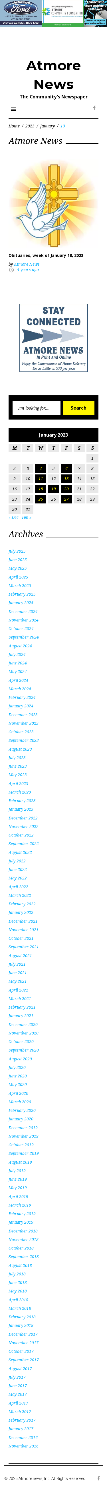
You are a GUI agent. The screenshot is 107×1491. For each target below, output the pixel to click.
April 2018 (18, 1299)
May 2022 (18, 878)
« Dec (14, 517)
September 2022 (24, 843)
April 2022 (18, 886)
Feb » (26, 517)
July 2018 (17, 1274)
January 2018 (21, 1325)
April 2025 (18, 577)
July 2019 (17, 1170)
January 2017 (21, 1428)
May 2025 (18, 568)
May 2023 (18, 774)
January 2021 (21, 1015)
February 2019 (22, 1213)
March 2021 (20, 998)
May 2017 (18, 1394)
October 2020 (21, 1041)
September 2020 (24, 1050)
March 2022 (20, 895)
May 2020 (18, 1084)
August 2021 (20, 955)
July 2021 (17, 964)
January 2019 (21, 1222)
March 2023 (20, 792)
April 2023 (18, 783)
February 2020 (22, 1110)
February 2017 (22, 1420)
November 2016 (24, 1446)
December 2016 (23, 1437)
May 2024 (18, 671)
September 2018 (24, 1256)
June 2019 (18, 1179)
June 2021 (18, 972)
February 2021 (22, 1007)
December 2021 (23, 921)
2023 (30, 126)
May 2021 (18, 981)
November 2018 (24, 1239)
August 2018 (20, 1265)
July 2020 (17, 1067)
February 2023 (22, 800)
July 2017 (17, 1377)
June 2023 (18, 766)
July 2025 (17, 551)
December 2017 (23, 1334)
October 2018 (21, 1248)
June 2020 (18, 1076)
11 (41, 478)
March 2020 (20, 1101)
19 (53, 489)
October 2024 (21, 628)
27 (66, 499)
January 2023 (21, 809)
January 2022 (21, 912)
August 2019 (20, 1162)
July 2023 (17, 757)
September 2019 (24, 1153)
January (47, 126)
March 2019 (20, 1205)
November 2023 (24, 723)
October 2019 (21, 1144)
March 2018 (20, 1308)
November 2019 (24, 1136)
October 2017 (21, 1351)
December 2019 (23, 1127)
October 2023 (21, 731)
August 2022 (20, 852)
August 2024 (20, 646)
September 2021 (24, 946)
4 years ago (28, 269)
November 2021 (24, 929)
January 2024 (21, 706)
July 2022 (17, 861)
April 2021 (18, 990)
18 (41, 489)
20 (66, 489)
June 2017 (18, 1385)
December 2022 (23, 818)
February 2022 (22, 903)
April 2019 (18, 1196)
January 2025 (21, 602)
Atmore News (27, 264)
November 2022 (24, 826)
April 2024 (18, 680)
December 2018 (23, 1231)
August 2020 (20, 1059)
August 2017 (20, 1368)
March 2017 (20, 1411)
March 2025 (20, 585)
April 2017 (18, 1403)
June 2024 (18, 663)
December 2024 (23, 611)
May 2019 (18, 1187)
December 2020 (23, 1024)
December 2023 (23, 714)
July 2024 (17, 654)
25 (41, 499)
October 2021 (21, 938)
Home (14, 126)
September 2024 (24, 637)
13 (66, 478)
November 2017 (24, 1342)
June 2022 (18, 869)
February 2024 (22, 697)
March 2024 (20, 688)
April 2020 (18, 1093)
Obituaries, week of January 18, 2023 (46, 255)
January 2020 (21, 1119)
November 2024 (24, 620)
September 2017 (24, 1359)
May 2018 (18, 1291)
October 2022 (21, 835)
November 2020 (24, 1033)
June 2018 (18, 1282)
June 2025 (18, 559)
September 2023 (24, 740)
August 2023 (20, 749)
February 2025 (22, 594)
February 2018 (22, 1316)
